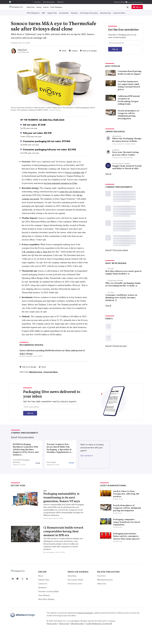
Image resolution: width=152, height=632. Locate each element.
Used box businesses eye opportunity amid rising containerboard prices (129, 85)
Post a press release (120, 250)
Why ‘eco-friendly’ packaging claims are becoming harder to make (123, 284)
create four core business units (72, 191)
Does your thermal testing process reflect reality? (125, 153)
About (40, 576)
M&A (43, 13)
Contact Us (42, 584)
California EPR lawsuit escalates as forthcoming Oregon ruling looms (129, 100)
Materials (74, 13)
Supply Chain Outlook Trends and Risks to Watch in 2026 (127, 167)
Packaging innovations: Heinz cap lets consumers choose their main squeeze (126, 536)
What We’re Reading (46, 599)
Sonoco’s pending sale (74, 172)
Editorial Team (43, 580)
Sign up (138, 7)
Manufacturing (105, 13)
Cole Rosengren (26, 356)
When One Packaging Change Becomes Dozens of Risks (127, 139)
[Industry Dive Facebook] (17, 578)
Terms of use (64, 623)
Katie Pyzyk (22, 49)
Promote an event (120, 346)
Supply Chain (52, 13)
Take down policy (77, 623)
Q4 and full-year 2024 (51, 120)
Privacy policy (52, 623)
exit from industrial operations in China (60, 183)
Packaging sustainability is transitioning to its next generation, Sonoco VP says (61, 497)
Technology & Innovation (89, 13)
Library (39, 7)
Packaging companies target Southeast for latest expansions (126, 522)
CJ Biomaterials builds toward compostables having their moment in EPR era (63, 531)
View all (108, 174)
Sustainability (64, 13)
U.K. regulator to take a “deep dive (36, 251)
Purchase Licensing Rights (48, 591)
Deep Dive (31, 7)
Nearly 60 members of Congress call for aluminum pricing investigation (128, 114)
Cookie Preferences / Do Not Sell (99, 623)
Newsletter (42, 587)
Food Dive (37, 2)
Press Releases (56, 7)
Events (46, 7)
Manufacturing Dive (49, 2)
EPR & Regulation (33, 13)
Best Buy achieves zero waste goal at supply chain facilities (123, 272)
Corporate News (119, 13)
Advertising (72, 576)
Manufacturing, (36, 372)
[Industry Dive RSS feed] (27, 578)
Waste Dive (60, 2)
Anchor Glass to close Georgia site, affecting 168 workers (126, 494)
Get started (86, 455)
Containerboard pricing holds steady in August (130, 72)
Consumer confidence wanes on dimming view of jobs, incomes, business (121, 297)
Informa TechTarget (85, 613)
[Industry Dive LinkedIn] (12, 578)
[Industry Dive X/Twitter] (22, 578)
